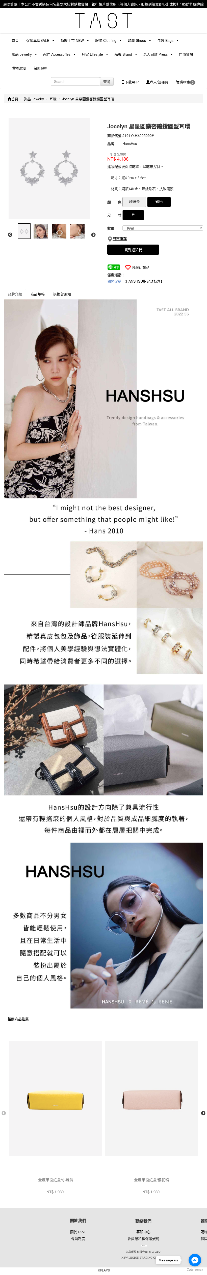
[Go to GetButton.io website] (195, 1269)
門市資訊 (186, 54)
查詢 (106, 81)
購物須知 (19, 68)
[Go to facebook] (195, 1260)
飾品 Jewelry (34, 98)
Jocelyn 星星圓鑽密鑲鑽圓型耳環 (88, 98)
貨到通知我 (133, 249)
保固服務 (40, 68)
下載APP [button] (132, 81)
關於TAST (78, 1232)
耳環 (53, 98)
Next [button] (93, 235)
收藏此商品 (140, 267)
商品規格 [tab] (38, 293)
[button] (35, 40)
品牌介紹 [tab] (15, 293)
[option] (52, 168)
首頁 (15, 40)
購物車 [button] (186, 82)
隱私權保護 (143, 1239)
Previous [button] (10, 235)
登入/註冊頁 (159, 81)
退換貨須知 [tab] (62, 293)
